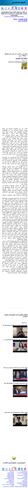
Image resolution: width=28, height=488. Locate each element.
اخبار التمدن (11, 482)
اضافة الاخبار (24, 485)
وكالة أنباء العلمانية (10, 476)
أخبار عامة (12, 471)
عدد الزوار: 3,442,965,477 (22, 482)
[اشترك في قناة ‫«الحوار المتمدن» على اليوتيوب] (14, 16)
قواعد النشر (24, 477)
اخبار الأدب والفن (10, 473)
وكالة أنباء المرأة (10, 472)
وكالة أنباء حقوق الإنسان (9, 478)
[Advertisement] (14, 35)
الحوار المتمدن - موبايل (20, 19)
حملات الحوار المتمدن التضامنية (21, 486)
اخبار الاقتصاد (11, 480)
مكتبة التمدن (24, 481)
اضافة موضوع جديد (23, 484)
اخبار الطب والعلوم (10, 481)
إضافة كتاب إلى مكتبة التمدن (8, 486)
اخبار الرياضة (11, 479)
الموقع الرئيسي (22, 20)
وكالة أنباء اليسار (10, 474)
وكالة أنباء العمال (10, 477)
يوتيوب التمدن (24, 480)
